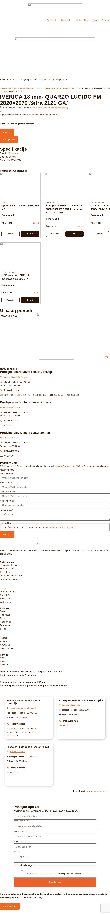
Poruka (17, 851)
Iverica (39, 88)
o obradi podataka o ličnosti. (60, 527)
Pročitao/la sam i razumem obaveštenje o (52, 874)
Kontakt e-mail (7, 492)
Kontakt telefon (8, 483)
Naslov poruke (7, 501)
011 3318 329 (39, 395)
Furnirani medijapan (98, 202)
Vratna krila (9, 316)
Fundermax (13, 153)
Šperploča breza (52, 202)
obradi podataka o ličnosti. (70, 874)
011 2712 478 (23, 395)
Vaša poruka (6, 510)
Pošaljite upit (55, 882)
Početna (3, 88)
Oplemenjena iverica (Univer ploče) (59, 88)
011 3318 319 (73, 395)
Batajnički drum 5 (10, 438)
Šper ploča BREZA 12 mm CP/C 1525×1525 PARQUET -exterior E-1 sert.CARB (64, 209)
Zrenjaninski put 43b (11, 407)
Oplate (4, 202)
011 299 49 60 (56, 395)
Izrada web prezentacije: (18, 675)
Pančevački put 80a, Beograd (15, 377)
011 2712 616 (6, 425)
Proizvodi (13, 88)
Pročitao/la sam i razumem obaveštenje (41, 528)
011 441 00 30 (7, 456)
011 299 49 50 (7, 395)
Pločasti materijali (26, 88)
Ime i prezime (7, 473)
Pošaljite (7, 534)
